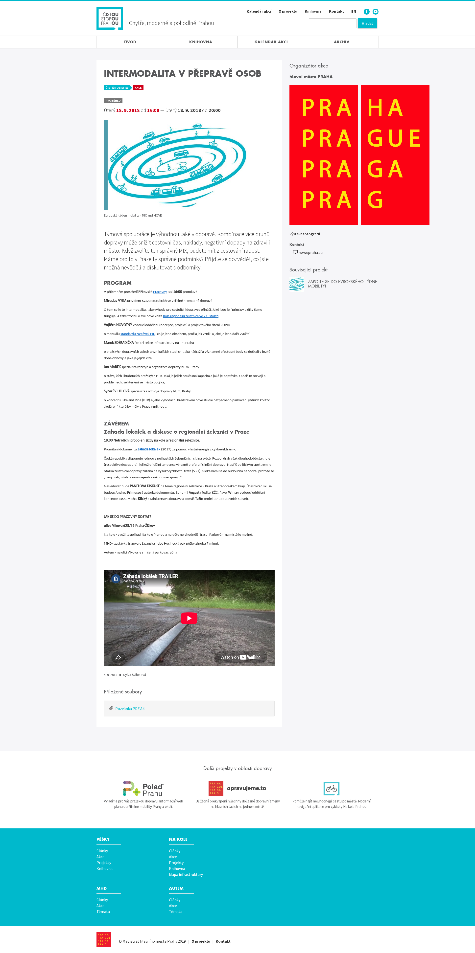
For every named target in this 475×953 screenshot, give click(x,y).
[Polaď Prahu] (143, 788)
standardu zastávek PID (137, 334)
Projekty (103, 862)
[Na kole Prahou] (331, 788)
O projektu (288, 11)
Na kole (178, 839)
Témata (103, 911)
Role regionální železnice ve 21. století (190, 316)
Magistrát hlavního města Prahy (149, 941)
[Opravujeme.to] (237, 788)
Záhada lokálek (149, 449)
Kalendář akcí (259, 11)
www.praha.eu (311, 252)
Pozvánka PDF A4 (129, 708)
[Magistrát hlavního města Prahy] (103, 939)
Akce (100, 856)
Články (102, 850)
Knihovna (313, 11)
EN (353, 11)
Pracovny (160, 292)
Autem (176, 888)
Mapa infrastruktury (186, 874)
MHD (101, 888)
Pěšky (103, 839)
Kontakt (336, 11)
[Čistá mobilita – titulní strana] (109, 17)
